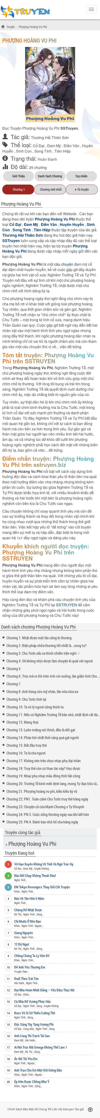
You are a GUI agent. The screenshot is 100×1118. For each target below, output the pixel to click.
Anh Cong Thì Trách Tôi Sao (32, 1035)
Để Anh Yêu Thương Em (29, 967)
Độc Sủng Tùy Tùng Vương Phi (33, 1024)
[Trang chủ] (3, 27)
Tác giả (79, 1109)
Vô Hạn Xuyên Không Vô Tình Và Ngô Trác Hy (43, 864)
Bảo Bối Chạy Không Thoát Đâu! (35, 875)
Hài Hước (19, 983)
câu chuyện (63, 264)
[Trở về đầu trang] (90, 1109)
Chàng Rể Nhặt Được (28, 909)
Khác (17, 891)
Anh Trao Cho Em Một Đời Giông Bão (38, 1070)
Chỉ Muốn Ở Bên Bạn (27, 921)
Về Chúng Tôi (42, 1109)
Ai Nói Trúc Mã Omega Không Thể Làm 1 (40, 1047)
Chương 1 (18, 189)
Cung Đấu (28, 1029)
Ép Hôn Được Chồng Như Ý (31, 1081)
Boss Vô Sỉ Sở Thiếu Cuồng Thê (34, 1013)
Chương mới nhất (50, 189)
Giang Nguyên (23, 932)
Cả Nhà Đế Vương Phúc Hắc (32, 1001)
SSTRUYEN (27, 12)
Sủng (39, 914)
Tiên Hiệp (62, 151)
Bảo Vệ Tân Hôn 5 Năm (29, 898)
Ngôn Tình (20, 880)
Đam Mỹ (54, 145)
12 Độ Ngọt (21, 944)
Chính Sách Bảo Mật (20, 1109)
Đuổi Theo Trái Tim (26, 978)
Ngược (38, 926)
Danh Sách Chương (50, 176)
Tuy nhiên (81, 176)
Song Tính (43, 151)
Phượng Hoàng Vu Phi (29, 40)
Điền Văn (71, 145)
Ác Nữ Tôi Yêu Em (25, 1058)
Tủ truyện (82, 189)
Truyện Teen (20, 971)
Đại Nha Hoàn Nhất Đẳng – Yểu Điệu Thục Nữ (44, 990)
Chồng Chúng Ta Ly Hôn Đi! (31, 955)
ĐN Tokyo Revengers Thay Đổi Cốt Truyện (42, 887)
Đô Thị (17, 914)
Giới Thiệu (18, 176)
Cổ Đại (38, 145)
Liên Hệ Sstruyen (63, 1109)
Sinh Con (24, 151)
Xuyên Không (41, 868)
